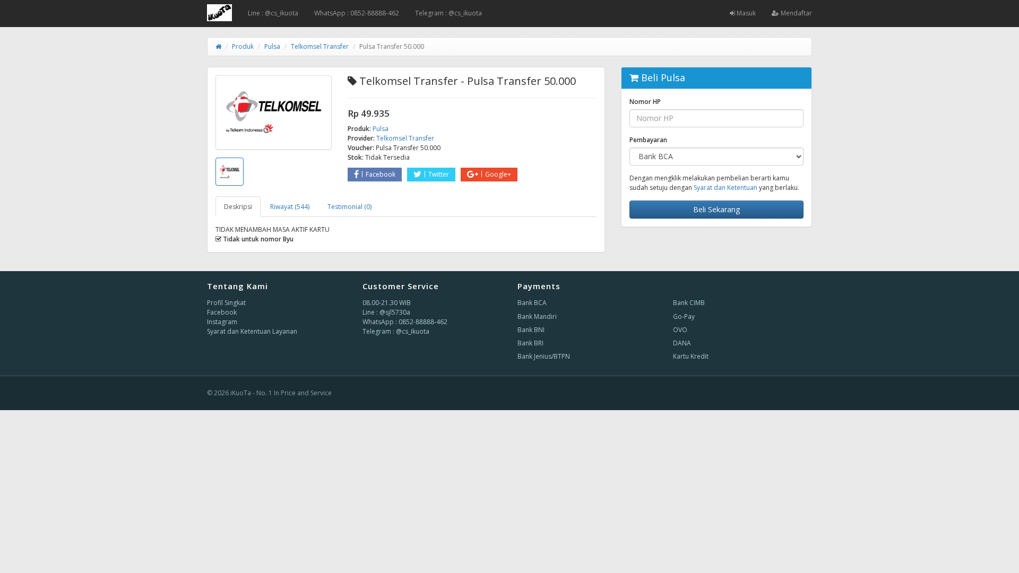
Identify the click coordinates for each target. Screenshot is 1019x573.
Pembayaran (648, 139)
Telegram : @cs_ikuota (448, 13)
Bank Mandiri (537, 316)
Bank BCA (532, 302)
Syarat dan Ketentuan (725, 187)
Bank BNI (531, 329)
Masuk (745, 13)
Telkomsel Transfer (320, 46)
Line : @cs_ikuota (273, 13)
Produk (243, 46)
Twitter (438, 174)
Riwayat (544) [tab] (289, 206)
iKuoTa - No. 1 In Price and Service (281, 392)
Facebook (380, 174)
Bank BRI (530, 343)
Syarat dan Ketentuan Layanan (252, 331)
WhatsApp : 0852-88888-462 (356, 13)
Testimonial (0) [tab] (349, 206)
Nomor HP (645, 101)
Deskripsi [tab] (238, 206)
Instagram (222, 321)
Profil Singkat (226, 302)
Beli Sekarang (716, 209)
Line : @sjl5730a (386, 312)
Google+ (498, 174)
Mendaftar (795, 13)
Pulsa (272, 46)
